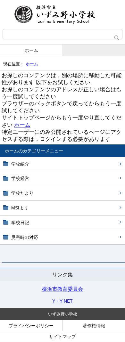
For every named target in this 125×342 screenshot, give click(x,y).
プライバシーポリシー (31, 325)
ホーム (31, 50)
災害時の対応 (24, 237)
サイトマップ (62, 336)
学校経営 (20, 178)
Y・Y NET (62, 301)
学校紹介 (20, 164)
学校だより (22, 193)
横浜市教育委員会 (62, 289)
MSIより (19, 207)
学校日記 (20, 222)
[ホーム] (62, 14)
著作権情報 (94, 325)
